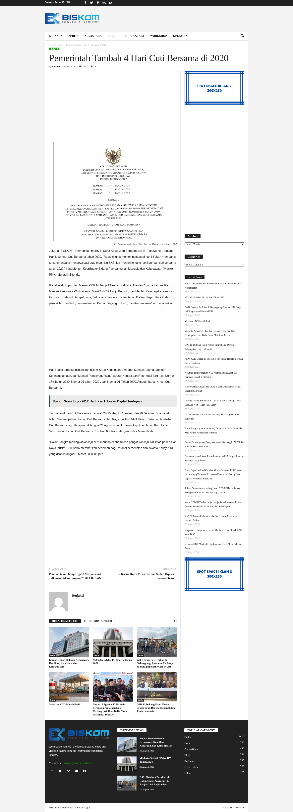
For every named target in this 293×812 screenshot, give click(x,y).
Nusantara (93, 35)
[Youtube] (110, 3)
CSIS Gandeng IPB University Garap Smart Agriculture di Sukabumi (212, 416)
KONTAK (240, 807)
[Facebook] (85, 3)
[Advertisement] (112, 100)
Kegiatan (180, 35)
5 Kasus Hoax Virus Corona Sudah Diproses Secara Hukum (147, 576)
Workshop (158, 35)
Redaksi (56, 66)
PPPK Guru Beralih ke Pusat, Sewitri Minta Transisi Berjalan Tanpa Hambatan (214, 360)
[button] (242, 36)
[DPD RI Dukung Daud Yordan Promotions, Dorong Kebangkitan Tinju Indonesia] (157, 687)
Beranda (55, 35)
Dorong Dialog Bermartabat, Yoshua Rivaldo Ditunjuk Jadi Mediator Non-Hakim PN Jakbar (213, 402)
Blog (187, 754)
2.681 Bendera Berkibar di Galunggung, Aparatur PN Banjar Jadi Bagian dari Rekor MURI (156, 663)
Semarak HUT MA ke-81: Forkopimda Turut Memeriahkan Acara (213, 546)
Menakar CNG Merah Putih (64, 704)
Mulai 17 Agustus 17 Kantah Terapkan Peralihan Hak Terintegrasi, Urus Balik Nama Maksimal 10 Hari (210, 333)
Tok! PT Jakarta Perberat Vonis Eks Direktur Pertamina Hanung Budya (211, 518)
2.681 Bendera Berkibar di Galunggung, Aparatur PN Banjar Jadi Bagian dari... (155, 781)
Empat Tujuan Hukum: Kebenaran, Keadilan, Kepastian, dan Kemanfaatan (69, 663)
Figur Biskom (191, 766)
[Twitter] (91, 3)
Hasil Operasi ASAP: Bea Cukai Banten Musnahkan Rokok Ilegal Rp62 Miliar (213, 388)
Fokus (187, 772)
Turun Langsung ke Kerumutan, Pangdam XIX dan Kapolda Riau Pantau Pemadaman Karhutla (213, 430)
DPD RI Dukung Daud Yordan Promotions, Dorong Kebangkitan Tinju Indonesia (156, 708)
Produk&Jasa (133, 35)
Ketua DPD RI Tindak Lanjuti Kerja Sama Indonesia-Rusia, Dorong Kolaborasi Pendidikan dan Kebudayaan (213, 504)
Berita (73, 35)
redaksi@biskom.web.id (76, 763)
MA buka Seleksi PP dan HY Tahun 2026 (204, 297)
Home (51, 45)
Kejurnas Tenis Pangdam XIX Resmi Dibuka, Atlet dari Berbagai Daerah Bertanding (211, 374)
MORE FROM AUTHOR (98, 621)
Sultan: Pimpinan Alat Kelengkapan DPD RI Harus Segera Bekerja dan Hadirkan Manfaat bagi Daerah (212, 490)
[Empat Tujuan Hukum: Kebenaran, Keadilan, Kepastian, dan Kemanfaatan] (69, 642)
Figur (112, 35)
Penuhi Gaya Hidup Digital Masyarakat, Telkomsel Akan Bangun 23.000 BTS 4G (75, 576)
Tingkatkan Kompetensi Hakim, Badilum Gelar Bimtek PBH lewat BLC (213, 532)
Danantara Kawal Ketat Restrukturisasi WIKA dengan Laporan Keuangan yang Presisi (214, 458)
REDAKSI (227, 807)
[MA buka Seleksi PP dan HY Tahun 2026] (113, 642)
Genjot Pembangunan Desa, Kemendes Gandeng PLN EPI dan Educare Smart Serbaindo (214, 444)
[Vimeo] (97, 3)
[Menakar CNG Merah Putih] (69, 687)
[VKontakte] (104, 3)
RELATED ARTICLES (65, 621)
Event (187, 743)
